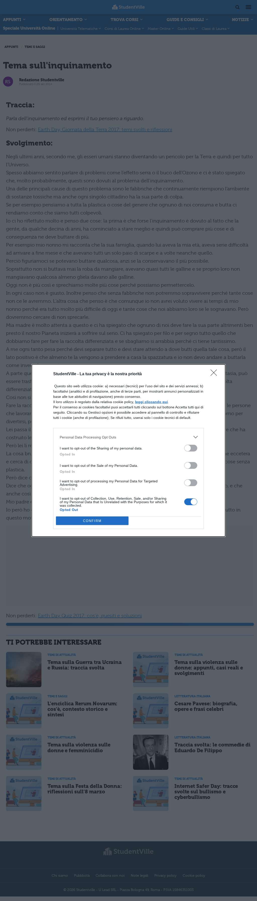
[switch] (190, 448)
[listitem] (128, 437)
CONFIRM (92, 521)
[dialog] (128, 450)
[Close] (215, 374)
